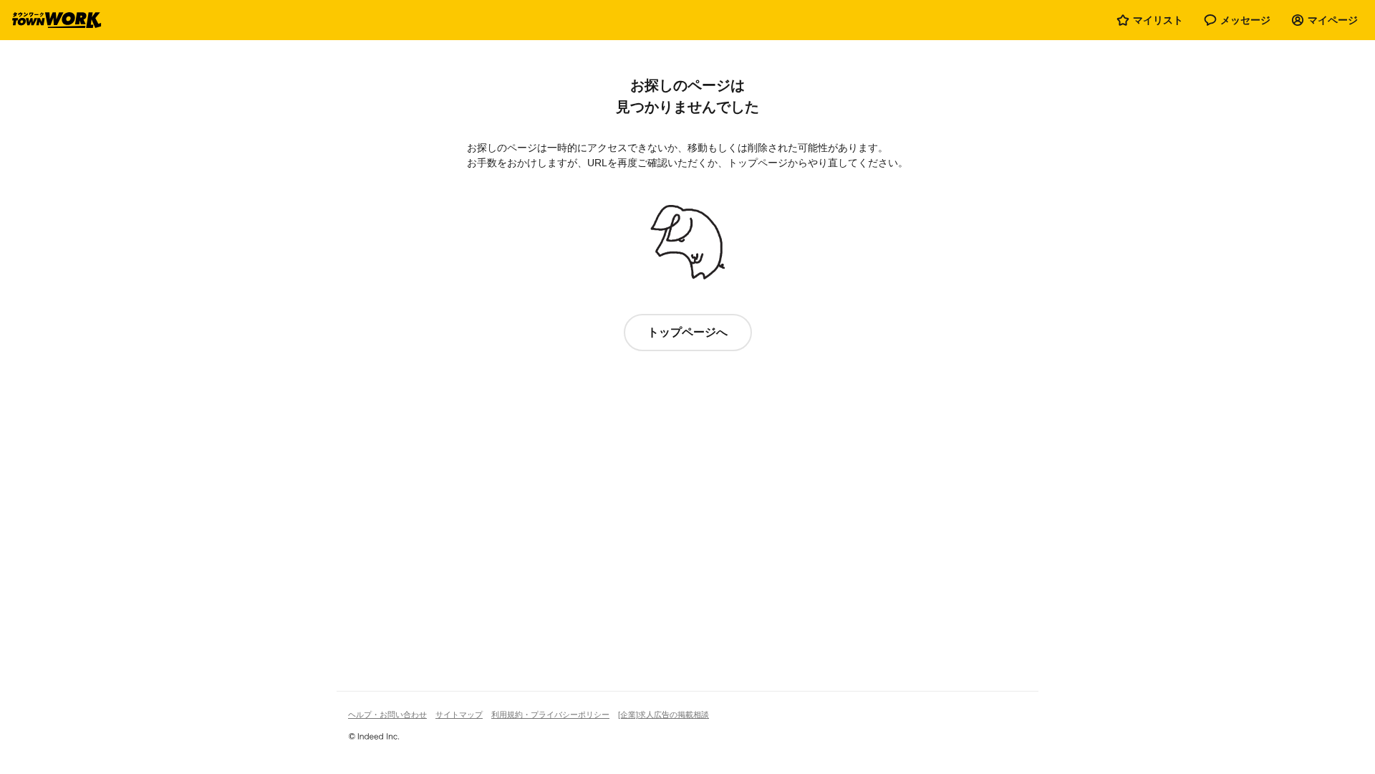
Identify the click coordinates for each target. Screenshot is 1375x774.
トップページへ (687, 332)
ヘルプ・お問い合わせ (387, 714)
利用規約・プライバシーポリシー (550, 714)
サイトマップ (459, 714)
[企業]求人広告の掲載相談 (663, 714)
